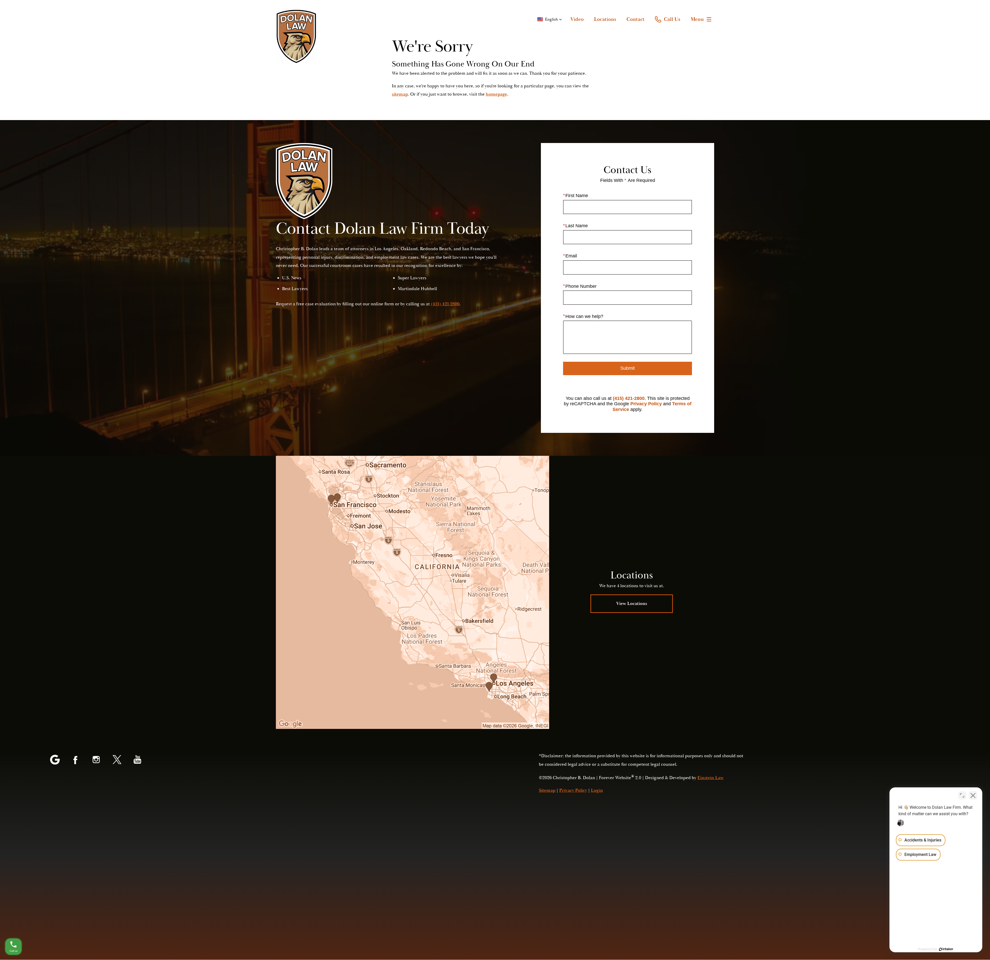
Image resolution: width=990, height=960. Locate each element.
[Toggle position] (962, 795)
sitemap (400, 94)
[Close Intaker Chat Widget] (973, 795)
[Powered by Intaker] (946, 949)
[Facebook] (76, 760)
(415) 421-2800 (629, 398)
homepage (496, 94)
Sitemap (547, 790)
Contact (635, 19)
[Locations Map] (412, 592)
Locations (605, 19)
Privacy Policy (646, 403)
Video (577, 19)
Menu (697, 19)
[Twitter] (117, 760)
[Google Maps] (55, 760)
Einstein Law (710, 778)
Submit (627, 368)
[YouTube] (137, 760)
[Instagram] (96, 760)
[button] (549, 19)
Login (597, 790)
